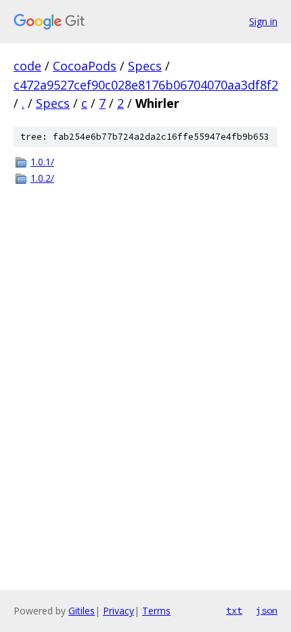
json (266, 610)
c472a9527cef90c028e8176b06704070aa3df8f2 (146, 85)
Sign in (263, 21)
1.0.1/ (42, 161)
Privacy (118, 610)
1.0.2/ (42, 178)
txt (234, 610)
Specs (145, 66)
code (27, 66)
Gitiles (81, 610)
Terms (156, 610)
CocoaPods (84, 66)
